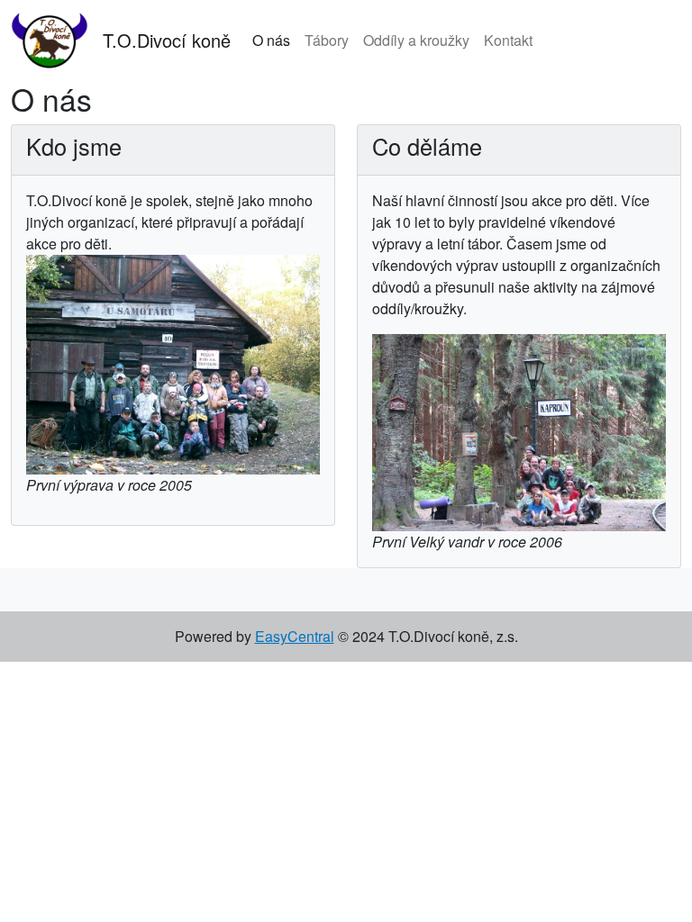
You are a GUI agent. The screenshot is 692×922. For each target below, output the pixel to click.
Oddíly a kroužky (416, 40)
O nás (271, 40)
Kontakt (508, 40)
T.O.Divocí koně (167, 40)
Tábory (327, 40)
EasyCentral (294, 636)
